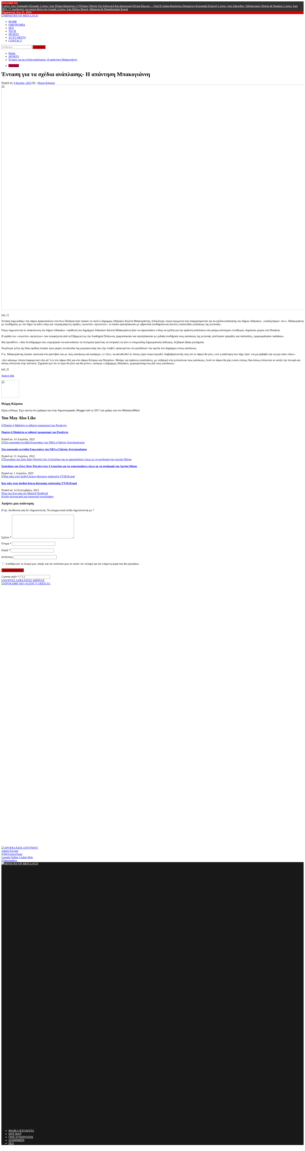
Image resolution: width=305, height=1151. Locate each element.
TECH (12, 31)
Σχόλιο (6, 537)
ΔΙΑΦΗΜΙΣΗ (16, 1140)
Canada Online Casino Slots (17, 857)
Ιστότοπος (7, 556)
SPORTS (13, 34)
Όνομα (6, 543)
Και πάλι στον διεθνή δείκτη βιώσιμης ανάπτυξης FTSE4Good (39, 483)
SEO (11, 1143)
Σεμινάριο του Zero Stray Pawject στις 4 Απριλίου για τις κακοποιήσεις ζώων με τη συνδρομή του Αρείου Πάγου (69, 466)
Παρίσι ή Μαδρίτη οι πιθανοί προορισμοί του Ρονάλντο (34, 432)
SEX (11, 27)
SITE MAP (14, 1133)
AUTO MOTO (17, 37)
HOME (12, 21)
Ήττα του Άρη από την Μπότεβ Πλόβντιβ (24, 493)
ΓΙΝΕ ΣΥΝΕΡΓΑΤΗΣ (20, 1136)
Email (5, 550)
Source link (7, 375)
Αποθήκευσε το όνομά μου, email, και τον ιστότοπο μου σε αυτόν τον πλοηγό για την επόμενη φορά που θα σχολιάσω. (72, 563)
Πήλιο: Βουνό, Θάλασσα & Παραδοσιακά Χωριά (92, 9)
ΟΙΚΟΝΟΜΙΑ (16, 24)
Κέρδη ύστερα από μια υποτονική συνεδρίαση (27, 496)
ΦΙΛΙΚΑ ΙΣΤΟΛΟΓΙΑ (21, 1130)
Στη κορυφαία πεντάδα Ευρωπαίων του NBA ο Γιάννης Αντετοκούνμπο (44, 449)
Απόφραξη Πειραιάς (20, 6)
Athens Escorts (9, 850)
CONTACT (15, 40)
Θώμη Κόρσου (46, 82)
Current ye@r (10, 576)
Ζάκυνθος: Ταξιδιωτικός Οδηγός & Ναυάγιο (250, 6)
